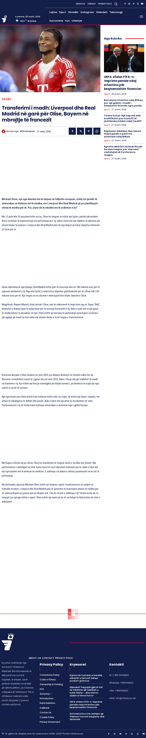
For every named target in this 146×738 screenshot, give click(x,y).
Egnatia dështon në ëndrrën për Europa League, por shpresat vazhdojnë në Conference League (123, 150)
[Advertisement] (51, 168)
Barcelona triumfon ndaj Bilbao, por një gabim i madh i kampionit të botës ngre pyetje (123, 103)
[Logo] (7, 18)
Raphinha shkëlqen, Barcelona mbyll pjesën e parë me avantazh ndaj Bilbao (122, 134)
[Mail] (120, 734)
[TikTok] (133, 4)
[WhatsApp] (96, 131)
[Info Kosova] (4, 131)
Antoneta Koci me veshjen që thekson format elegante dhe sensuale (87, 716)
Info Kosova (27, 131)
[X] (138, 4)
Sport (7, 99)
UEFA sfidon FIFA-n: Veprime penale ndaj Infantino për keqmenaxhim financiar (123, 83)
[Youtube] (142, 4)
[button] (116, 4)
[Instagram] (129, 4)
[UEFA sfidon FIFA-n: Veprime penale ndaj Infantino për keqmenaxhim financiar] (124, 58)
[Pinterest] (88, 131)
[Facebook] (125, 4)
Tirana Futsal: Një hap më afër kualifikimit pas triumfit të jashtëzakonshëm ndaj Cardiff (122, 118)
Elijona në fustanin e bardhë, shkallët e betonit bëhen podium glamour (86, 678)
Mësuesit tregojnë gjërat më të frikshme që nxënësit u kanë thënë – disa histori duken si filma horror (86, 691)
